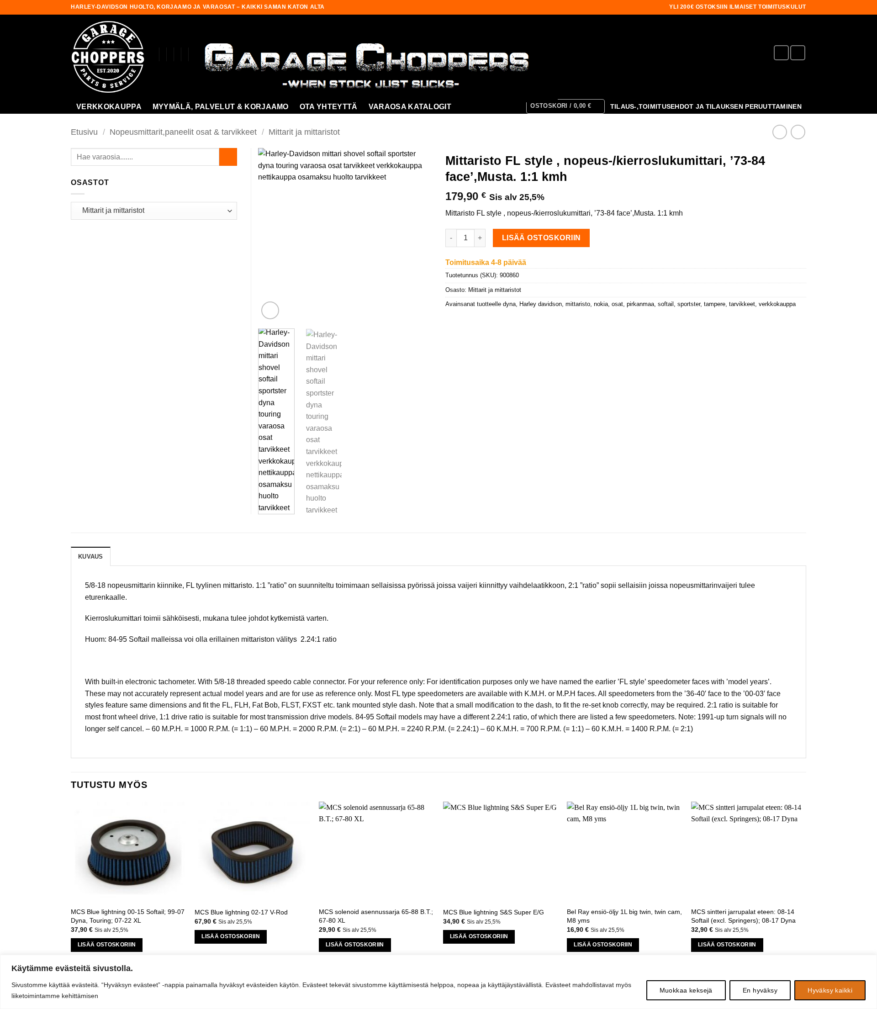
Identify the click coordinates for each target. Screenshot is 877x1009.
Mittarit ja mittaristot (304, 132)
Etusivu (84, 132)
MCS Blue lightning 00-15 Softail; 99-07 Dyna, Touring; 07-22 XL (128, 916)
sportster (688, 304)
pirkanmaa (640, 304)
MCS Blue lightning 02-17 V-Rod (241, 912)
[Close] (867, 962)
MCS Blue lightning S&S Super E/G (493, 912)
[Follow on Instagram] (797, 52)
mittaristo (577, 304)
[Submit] (228, 157)
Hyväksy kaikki (830, 990)
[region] (438, 982)
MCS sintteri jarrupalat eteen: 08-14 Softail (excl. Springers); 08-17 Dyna (743, 916)
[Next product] (779, 132)
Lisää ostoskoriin (541, 238)
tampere (714, 304)
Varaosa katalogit (410, 107)
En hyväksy (760, 990)
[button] (565, 106)
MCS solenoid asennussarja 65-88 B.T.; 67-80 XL (376, 916)
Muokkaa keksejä (686, 990)
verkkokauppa (777, 304)
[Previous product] (798, 132)
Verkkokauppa (109, 107)
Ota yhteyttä (329, 107)
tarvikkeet (742, 304)
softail (666, 304)
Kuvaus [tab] (90, 556)
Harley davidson (540, 304)
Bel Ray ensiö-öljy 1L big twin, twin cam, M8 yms (624, 916)
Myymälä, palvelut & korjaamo (221, 107)
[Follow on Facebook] (781, 52)
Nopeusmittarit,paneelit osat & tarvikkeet (183, 132)
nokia (601, 304)
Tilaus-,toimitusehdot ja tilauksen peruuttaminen (706, 106)
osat (617, 304)
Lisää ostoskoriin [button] (107, 944)
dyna (509, 304)
